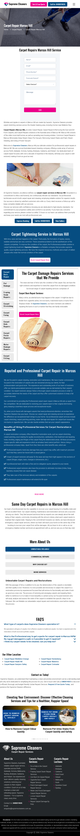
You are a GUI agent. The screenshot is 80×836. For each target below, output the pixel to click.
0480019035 (66, 682)
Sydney (58, 788)
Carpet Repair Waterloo (50, 662)
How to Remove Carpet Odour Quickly (20, 730)
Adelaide (58, 766)
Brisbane (58, 769)
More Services (40, 572)
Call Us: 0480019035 (57, 4)
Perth (57, 782)
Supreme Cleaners (20, 146)
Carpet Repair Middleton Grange (16, 659)
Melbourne (59, 780)
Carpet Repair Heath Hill (13, 662)
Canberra (58, 772)
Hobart (57, 777)
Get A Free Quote (38, 4)
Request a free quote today (59, 684)
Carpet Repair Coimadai (50, 664)
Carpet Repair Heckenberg (51, 659)
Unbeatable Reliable (40, 549)
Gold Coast (59, 774)
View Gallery (60, 221)
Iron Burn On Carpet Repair (40, 777)
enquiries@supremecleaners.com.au (17, 809)
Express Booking (23, 221)
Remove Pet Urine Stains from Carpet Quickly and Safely (58, 730)
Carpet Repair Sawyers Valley (15, 664)
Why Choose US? (40, 564)
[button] (74, 717)
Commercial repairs (40, 557)
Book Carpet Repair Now (40, 260)
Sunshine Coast (61, 785)
